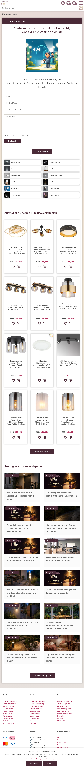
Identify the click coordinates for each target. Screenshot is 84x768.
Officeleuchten (8, 718)
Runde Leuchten (8, 706)
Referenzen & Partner (64, 701)
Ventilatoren (7, 721)
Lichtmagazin (34, 716)
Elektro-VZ (61, 721)
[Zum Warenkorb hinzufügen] (18, 266)
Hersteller (60, 716)
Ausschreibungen (63, 706)
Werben (60, 718)
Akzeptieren (34, 763)
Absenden (13, 141)
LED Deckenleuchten (10, 701)
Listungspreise (35, 713)
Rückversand (34, 718)
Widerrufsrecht (62, 745)
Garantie (33, 723)
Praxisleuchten (8, 716)
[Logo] (4, 3)
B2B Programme (63, 711)
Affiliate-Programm (63, 704)
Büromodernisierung (37, 704)
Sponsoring (34, 721)
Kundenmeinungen (36, 706)
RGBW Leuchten (8, 713)
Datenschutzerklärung (33, 759)
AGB (58, 737)
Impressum (61, 740)
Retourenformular (36, 709)
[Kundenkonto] (63, 3)
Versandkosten (35, 711)
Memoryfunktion (8, 711)
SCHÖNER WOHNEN (10, 723)
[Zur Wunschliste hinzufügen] (13, 266)
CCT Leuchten (8, 709)
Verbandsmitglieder (64, 709)
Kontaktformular (62, 747)
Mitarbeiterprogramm (64, 713)
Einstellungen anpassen (50, 759)
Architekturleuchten (9, 704)
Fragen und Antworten (37, 701)
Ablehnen (50, 763)
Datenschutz (61, 742)
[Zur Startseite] (3, 14)
